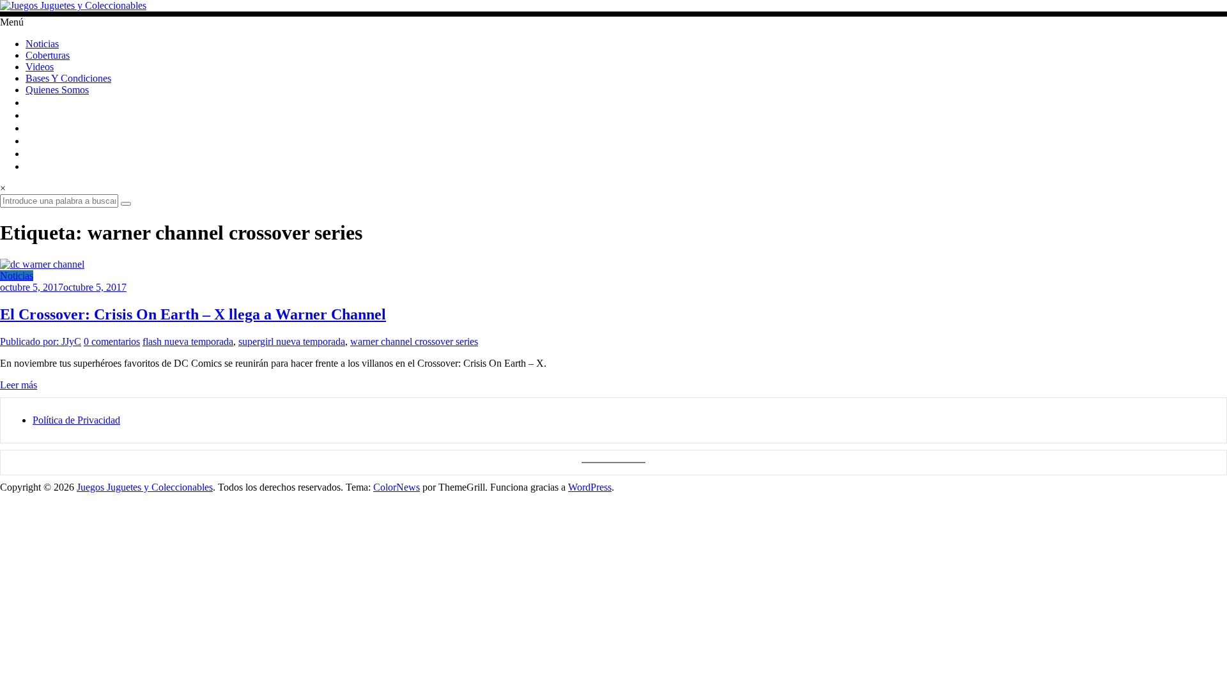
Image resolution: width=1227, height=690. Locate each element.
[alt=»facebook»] (31, 128)
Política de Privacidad (76, 420)
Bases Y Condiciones (68, 78)
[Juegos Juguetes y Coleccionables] (613, 6)
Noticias (42, 43)
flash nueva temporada (188, 341)
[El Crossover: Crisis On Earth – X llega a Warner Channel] (42, 264)
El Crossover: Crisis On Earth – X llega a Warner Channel (193, 314)
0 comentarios (112, 341)
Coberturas (48, 55)
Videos (40, 66)
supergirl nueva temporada (291, 341)
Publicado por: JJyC (40, 341)
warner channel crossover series (414, 341)
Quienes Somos (57, 89)
